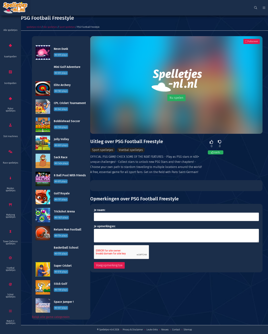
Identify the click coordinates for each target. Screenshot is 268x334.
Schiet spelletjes (10, 295)
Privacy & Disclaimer (133, 329)
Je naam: (99, 210)
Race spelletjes (10, 163)
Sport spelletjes (67, 27)
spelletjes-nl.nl (33, 27)
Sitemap (188, 329)
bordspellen (10, 83)
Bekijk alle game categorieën (51, 317)
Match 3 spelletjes (10, 322)
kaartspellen (10, 56)
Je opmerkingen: (105, 226)
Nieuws (164, 329)
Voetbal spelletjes (10, 269)
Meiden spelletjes (10, 189)
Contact (176, 329)
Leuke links (152, 329)
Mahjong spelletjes (10, 216)
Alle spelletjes (10, 30)
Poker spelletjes (10, 109)
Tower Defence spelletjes (10, 242)
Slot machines (10, 136)
